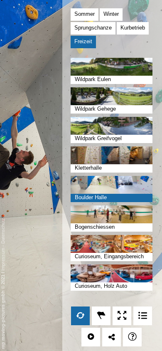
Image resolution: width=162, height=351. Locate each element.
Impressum (2, 259)
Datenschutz (2, 231)
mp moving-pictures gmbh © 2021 (2, 311)
